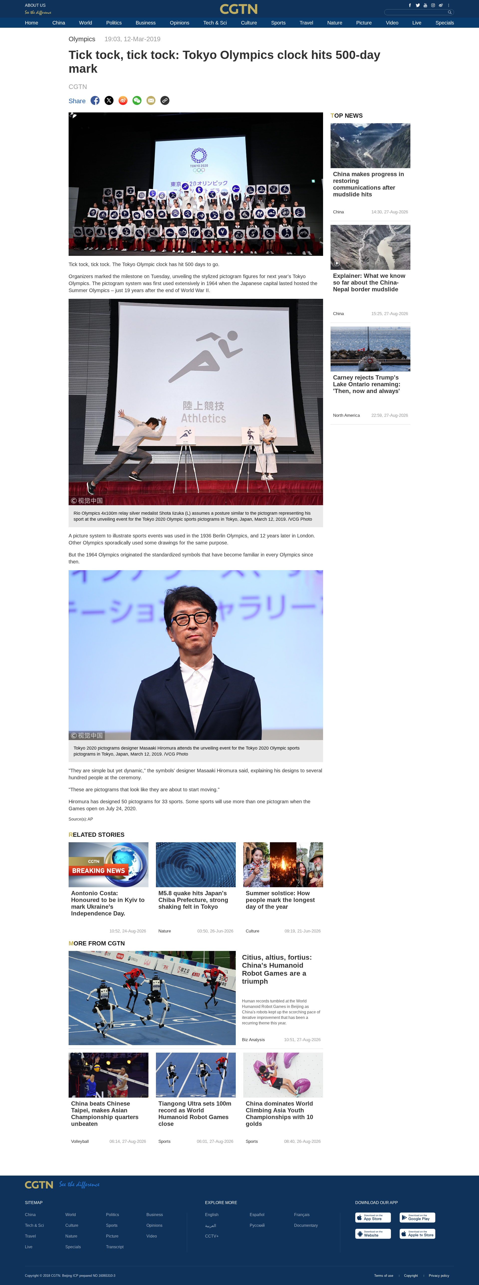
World (85, 22)
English (212, 1215)
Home (31, 22)
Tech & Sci (215, 22)
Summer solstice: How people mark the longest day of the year (280, 900)
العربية (210, 1226)
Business (146, 22)
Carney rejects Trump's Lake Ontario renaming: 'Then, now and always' (366, 384)
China (58, 22)
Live (416, 22)
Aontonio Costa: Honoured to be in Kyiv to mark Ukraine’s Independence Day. (108, 903)
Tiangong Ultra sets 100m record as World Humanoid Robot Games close (194, 1113)
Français (302, 1215)
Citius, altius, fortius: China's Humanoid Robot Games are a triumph (277, 969)
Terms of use (384, 1276)
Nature (334, 22)
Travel (306, 22)
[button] (337, 263)
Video (392, 22)
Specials (445, 22)
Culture (249, 22)
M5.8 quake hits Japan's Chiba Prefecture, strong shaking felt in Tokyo (193, 900)
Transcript (114, 1247)
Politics (114, 22)
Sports (278, 22)
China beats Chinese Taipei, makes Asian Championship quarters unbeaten (104, 1113)
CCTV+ (212, 1236)
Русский (257, 1225)
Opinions (179, 22)
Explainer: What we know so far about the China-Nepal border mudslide (369, 282)
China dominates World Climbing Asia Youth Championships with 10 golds (279, 1113)
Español (257, 1215)
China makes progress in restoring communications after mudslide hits (368, 184)
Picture (364, 22)
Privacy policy (439, 1276)
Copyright (411, 1276)
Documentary (306, 1225)
